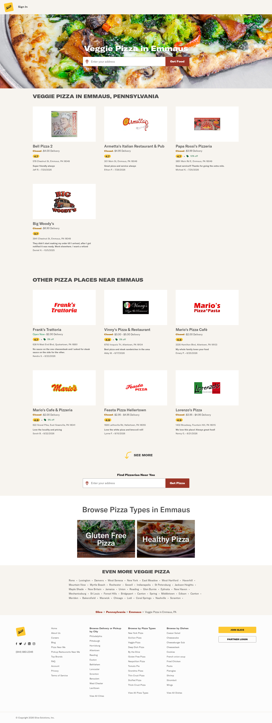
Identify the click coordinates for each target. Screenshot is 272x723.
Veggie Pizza (134, 642)
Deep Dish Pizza (136, 647)
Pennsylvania (115, 612)
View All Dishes (174, 692)
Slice (99, 612)
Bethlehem (95, 664)
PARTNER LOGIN (237, 639)
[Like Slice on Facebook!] (16, 644)
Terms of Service (59, 675)
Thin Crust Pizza (136, 675)
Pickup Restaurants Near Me (65, 651)
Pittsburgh (95, 640)
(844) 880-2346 (24, 651)
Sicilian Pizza (135, 637)
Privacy (55, 670)
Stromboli (172, 680)
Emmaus (135, 612)
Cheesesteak (173, 647)
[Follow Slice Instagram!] (34, 644)
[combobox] (128, 61)
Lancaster (94, 669)
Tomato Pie (133, 666)
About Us (55, 633)
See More (143, 455)
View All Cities (97, 696)
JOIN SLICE (237, 629)
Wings (170, 685)
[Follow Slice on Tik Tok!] (25, 644)
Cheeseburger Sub (176, 642)
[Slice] (8, 7)
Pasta (170, 666)
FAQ (53, 661)
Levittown (94, 688)
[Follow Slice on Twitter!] (20, 644)
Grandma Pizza (135, 670)
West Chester (96, 683)
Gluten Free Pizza (136, 656)
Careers (55, 637)
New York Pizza (135, 633)
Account (55, 666)
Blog (53, 642)
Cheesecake (173, 637)
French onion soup (176, 656)
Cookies (171, 651)
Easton (93, 659)
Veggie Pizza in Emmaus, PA (160, 612)
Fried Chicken (174, 661)
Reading (94, 655)
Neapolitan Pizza (136, 661)
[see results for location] (87, 61)
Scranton (94, 674)
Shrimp (170, 675)
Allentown (94, 650)
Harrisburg (95, 645)
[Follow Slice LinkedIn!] (29, 644)
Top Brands (56, 656)
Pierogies (171, 670)
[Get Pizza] (177, 483)
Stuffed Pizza (134, 680)
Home (54, 628)
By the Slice (134, 651)
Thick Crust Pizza (137, 685)
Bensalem (94, 678)
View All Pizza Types (138, 692)
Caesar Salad (173, 633)
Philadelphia (96, 636)
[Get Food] (177, 61)
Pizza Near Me (58, 647)
